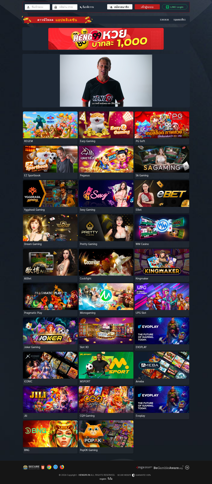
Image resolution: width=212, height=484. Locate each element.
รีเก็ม (110, 478)
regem (103, 478)
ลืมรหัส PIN (88, 7)
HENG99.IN (84, 474)
